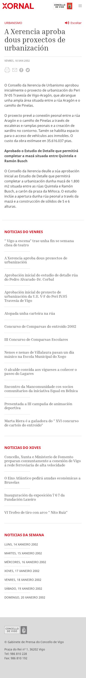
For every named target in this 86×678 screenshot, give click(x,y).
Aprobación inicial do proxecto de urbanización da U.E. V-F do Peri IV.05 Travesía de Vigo (35, 296)
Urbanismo (13, 23)
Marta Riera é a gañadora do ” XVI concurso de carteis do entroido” (41, 423)
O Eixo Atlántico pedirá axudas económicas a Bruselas (42, 480)
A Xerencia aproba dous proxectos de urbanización (35, 260)
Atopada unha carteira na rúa (29, 313)
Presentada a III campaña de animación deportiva (38, 406)
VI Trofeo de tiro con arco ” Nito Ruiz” (36, 512)
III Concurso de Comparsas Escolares (36, 339)
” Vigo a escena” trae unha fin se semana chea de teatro (39, 243)
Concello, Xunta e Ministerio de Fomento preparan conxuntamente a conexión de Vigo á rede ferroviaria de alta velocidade (42, 461)
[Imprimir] (7, 70)
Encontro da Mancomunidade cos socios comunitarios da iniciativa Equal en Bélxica (41, 388)
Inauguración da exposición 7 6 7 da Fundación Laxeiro (34, 497)
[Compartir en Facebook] (21, 70)
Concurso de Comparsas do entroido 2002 (40, 326)
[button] (80, 6)
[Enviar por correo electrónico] (14, 70)
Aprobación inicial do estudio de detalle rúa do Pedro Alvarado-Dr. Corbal (41, 277)
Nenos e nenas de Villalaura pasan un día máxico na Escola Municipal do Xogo (39, 354)
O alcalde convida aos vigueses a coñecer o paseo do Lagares (40, 371)
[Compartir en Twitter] (28, 70)
